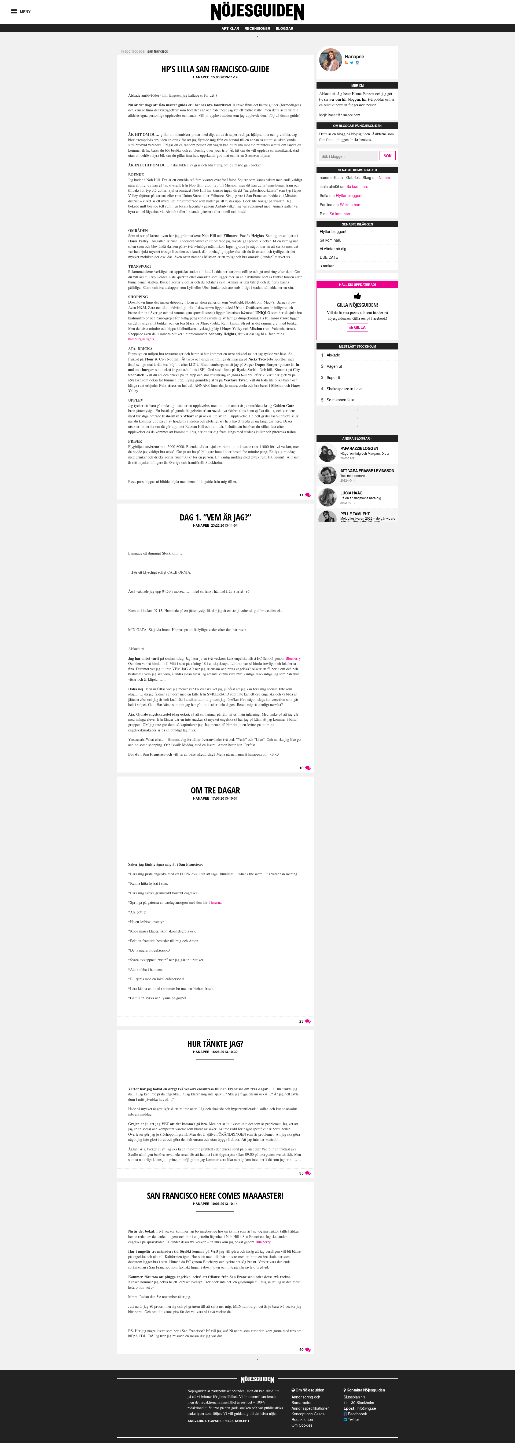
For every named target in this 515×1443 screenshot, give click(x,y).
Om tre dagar (215, 790)
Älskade (333, 355)
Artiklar (230, 28)
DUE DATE (329, 257)
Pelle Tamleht (355, 514)
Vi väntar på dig (333, 248)
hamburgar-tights (141, 338)
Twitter (353, 1419)
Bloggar (284, 28)
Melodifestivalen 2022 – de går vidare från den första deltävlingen (367, 520)
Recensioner (257, 28)
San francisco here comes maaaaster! (215, 1195)
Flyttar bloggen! (349, 195)
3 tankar (327, 265)
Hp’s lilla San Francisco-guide (215, 69)
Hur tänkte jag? (215, 1043)
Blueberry (293, 658)
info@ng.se (366, 1408)
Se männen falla (340, 399)
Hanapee (201, 77)
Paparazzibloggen (359, 448)
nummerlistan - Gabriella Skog (345, 177)
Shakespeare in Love (345, 388)
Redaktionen (302, 1419)
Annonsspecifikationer (310, 1408)
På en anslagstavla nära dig (360, 498)
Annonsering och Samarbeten (306, 1399)
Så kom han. (357, 186)
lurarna (216, 902)
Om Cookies (302, 1425)
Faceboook (357, 1413)
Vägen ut (334, 366)
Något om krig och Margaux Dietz (364, 453)
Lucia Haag (351, 493)
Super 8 (333, 377)
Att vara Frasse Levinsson (367, 470)
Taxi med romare (352, 475)
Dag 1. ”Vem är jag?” (215, 517)
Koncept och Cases (308, 1413)
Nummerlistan (390, 177)
